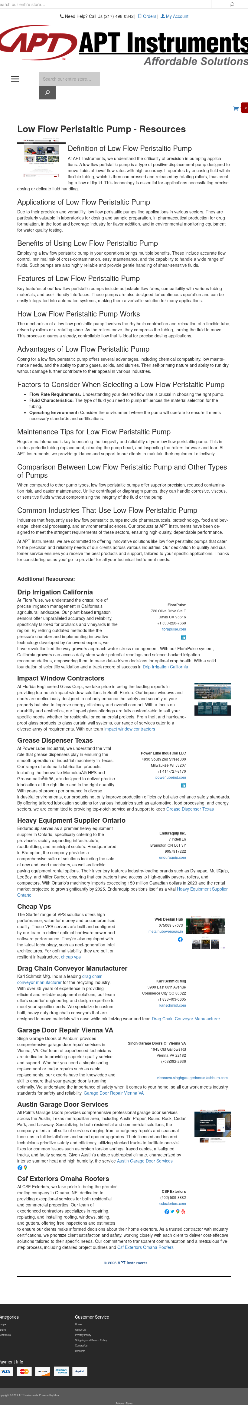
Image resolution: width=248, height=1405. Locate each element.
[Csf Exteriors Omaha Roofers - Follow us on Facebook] (167, 1211)
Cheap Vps (34, 906)
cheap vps (71, 957)
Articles (120, 1403)
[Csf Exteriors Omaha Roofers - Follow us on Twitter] (172, 1211)
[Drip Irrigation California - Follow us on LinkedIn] (183, 636)
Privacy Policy (83, 1334)
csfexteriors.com (172, 1203)
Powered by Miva (49, 1395)
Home (78, 1324)
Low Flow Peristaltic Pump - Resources (101, 128)
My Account (176, 16)
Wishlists (80, 1351)
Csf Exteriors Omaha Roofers (63, 1178)
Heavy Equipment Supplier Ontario (71, 820)
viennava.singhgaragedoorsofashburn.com (192, 1077)
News (129, 1403)
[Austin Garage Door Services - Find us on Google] (25, 1167)
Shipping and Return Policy (91, 1340)
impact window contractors (129, 729)
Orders (149, 16)
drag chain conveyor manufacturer (60, 979)
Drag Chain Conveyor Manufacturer (72, 968)
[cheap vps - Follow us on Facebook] (180, 938)
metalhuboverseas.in (165, 931)
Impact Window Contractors (60, 677)
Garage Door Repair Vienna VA (65, 1029)
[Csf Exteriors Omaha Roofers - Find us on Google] (178, 1211)
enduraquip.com (172, 857)
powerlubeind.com (170, 777)
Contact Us (81, 1345)
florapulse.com (174, 628)
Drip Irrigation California (55, 591)
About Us (80, 1329)
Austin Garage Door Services (62, 1104)
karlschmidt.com (172, 1005)
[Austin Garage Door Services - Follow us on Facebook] (20, 1167)
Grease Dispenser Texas (55, 740)
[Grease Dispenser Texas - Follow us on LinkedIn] (183, 784)
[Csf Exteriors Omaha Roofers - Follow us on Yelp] (183, 1211)
